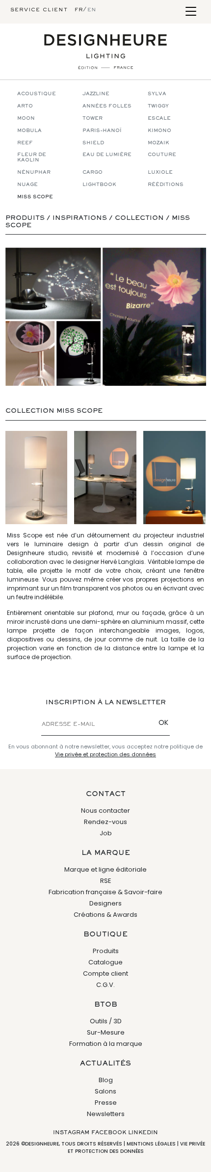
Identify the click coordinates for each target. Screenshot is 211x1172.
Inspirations (80, 218)
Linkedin (143, 1132)
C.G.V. (105, 984)
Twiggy (158, 106)
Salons (105, 1091)
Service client (39, 10)
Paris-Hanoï (102, 131)
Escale (159, 118)
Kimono (159, 131)
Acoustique (36, 94)
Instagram (71, 1132)
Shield (93, 143)
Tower (92, 118)
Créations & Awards (105, 914)
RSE (105, 880)
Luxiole (160, 172)
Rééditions (166, 185)
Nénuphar (34, 172)
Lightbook (99, 185)
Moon (26, 118)
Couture (162, 155)
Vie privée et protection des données (105, 754)
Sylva (157, 94)
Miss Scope (35, 197)
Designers (105, 903)
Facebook (108, 1132)
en (91, 10)
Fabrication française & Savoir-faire (105, 892)
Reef (25, 143)
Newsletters (106, 1114)
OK (163, 722)
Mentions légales (151, 1143)
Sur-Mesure (106, 1032)
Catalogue (105, 962)
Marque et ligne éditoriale (105, 869)
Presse (106, 1102)
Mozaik (158, 143)
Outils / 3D (106, 1021)
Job (106, 833)
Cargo (92, 172)
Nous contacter (105, 810)
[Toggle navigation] (190, 12)
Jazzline (95, 94)
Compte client (105, 973)
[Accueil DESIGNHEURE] (105, 51)
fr (79, 10)
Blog (106, 1080)
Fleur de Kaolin (31, 157)
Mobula (29, 131)
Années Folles (107, 106)
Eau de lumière (107, 155)
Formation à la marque (105, 1043)
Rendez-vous (105, 821)
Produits (106, 951)
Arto (25, 106)
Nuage (27, 185)
